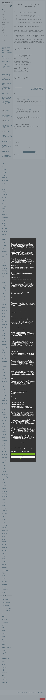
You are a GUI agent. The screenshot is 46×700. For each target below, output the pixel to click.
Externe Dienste (26, 451)
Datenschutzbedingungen (23, 460)
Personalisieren (22, 458)
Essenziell (14, 451)
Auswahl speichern (23, 456)
